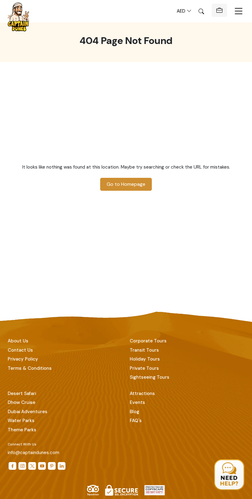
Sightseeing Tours (149, 377)
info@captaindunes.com (33, 452)
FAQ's (136, 420)
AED (182, 11)
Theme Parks (22, 430)
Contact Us (20, 350)
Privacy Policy (23, 359)
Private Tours (144, 368)
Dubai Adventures (27, 411)
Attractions (142, 393)
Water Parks (21, 420)
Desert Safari (22, 393)
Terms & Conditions (30, 368)
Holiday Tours (145, 359)
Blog (134, 411)
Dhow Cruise (21, 402)
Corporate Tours (148, 341)
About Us (18, 341)
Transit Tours (144, 350)
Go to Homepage (126, 184)
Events (137, 402)
